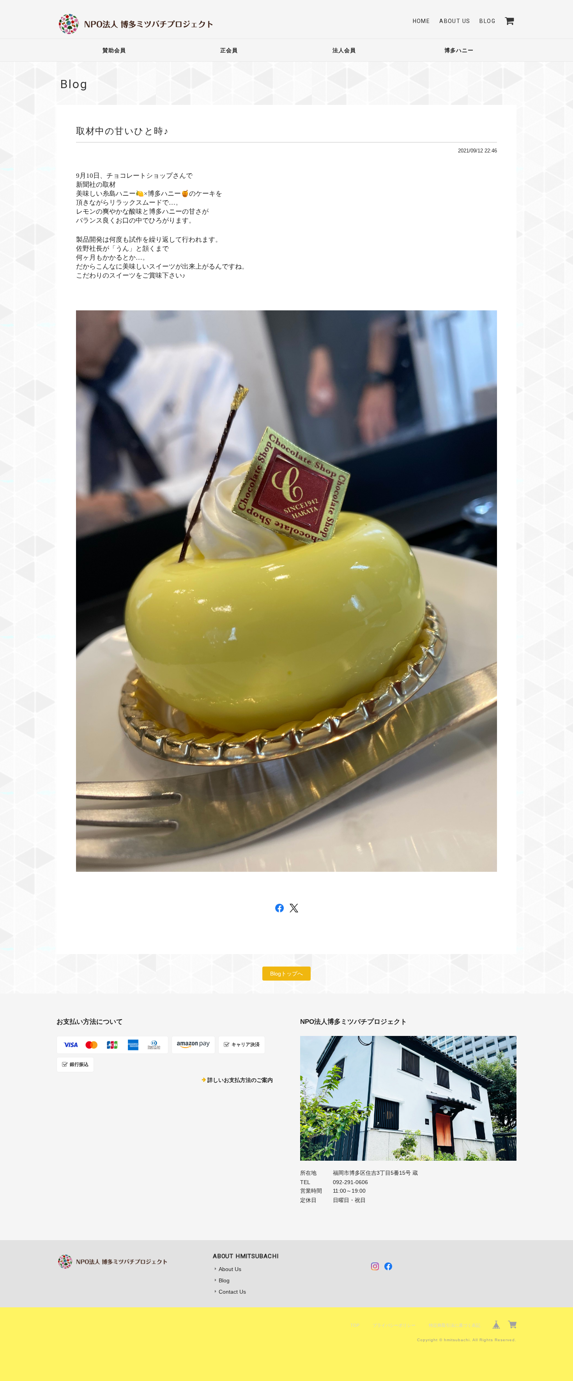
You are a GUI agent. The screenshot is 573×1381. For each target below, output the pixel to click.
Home (421, 21)
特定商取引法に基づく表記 (454, 1325)
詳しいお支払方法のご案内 (240, 1080)
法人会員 (344, 50)
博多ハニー (459, 50)
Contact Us (232, 1292)
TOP (354, 1325)
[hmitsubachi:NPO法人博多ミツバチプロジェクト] (408, 1098)
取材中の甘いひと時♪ (122, 131)
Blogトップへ (286, 973)
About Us (454, 21)
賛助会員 (114, 50)
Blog (487, 21)
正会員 (229, 50)
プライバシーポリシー (394, 1325)
